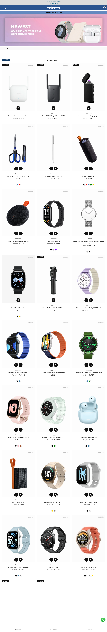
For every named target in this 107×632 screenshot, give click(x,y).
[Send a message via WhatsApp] (103, 620)
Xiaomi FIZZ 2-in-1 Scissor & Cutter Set (18, 176)
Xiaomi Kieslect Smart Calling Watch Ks (53, 372)
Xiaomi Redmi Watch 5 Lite (18, 308)
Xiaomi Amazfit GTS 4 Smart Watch (18, 437)
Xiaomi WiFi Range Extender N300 (18, 116)
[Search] (6, 7)
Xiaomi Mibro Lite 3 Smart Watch (53, 502)
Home (3, 49)
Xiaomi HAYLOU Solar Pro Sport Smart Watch (89, 372)
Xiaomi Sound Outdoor (88, 176)
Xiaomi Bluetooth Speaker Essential (18, 241)
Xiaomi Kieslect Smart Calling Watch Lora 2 (88, 308)
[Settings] (100, 7)
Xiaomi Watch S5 (53, 567)
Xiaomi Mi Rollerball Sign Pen (53, 176)
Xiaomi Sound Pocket (18, 502)
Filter (6, 60)
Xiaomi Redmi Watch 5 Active (88, 502)
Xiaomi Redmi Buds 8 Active (89, 437)
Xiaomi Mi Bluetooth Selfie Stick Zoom (53, 308)
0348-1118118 (54, 3)
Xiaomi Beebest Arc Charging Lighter (88, 116)
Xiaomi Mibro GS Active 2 (88, 567)
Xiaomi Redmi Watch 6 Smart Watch (18, 567)
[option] (53, 12)
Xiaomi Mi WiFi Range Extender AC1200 (53, 116)
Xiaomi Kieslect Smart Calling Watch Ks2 (18, 372)
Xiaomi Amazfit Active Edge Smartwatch (53, 437)
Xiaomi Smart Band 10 (53, 241)
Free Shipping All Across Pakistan (53, 12)
